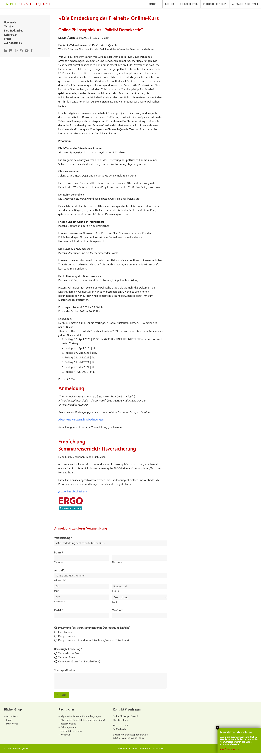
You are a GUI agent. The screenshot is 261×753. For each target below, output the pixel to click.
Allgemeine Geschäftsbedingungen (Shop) (82, 720)
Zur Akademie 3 (13, 42)
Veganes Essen (66, 657)
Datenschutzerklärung (127, 748)
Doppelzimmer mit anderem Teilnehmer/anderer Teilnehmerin (94, 640)
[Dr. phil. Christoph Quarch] (28, 4)
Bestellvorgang (68, 723)
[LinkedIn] (5, 50)
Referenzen (10, 34)
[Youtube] (27, 50)
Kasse (9, 720)
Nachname (117, 562)
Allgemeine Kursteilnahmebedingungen (81, 419)
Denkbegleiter (189, 4)
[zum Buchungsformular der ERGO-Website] (70, 509)
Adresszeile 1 (60, 580)
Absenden (61, 695)
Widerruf (65, 734)
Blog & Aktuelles (13, 30)
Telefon (117, 610)
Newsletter (158, 748)
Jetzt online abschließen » (73, 491)
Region (115, 591)
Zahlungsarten (68, 727)
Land (114, 602)
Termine (8, 26)
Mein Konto (12, 723)
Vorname (58, 562)
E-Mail (58, 610)
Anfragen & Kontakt (245, 4)
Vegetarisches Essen (69, 653)
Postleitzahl (59, 602)
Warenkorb (12, 716)
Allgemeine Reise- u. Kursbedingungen (80, 716)
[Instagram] (21, 50)
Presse (7, 38)
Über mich (10, 22)
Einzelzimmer (66, 632)
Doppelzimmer (66, 636)
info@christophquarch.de (134, 734)
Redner (169, 4)
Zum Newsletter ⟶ (229, 749)
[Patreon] (10, 50)
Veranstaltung (63, 537)
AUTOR (152, 4)
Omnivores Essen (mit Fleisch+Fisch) (79, 661)
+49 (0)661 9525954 (133, 738)
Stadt (56, 591)
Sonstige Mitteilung (65, 670)
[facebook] (31, 50)
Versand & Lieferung (71, 731)
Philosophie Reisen (215, 4)
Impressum (145, 748)
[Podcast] (16, 50)
